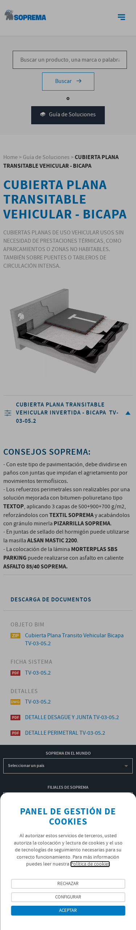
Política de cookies (90, 864)
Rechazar (68, 884)
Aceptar (68, 911)
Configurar (68, 897)
